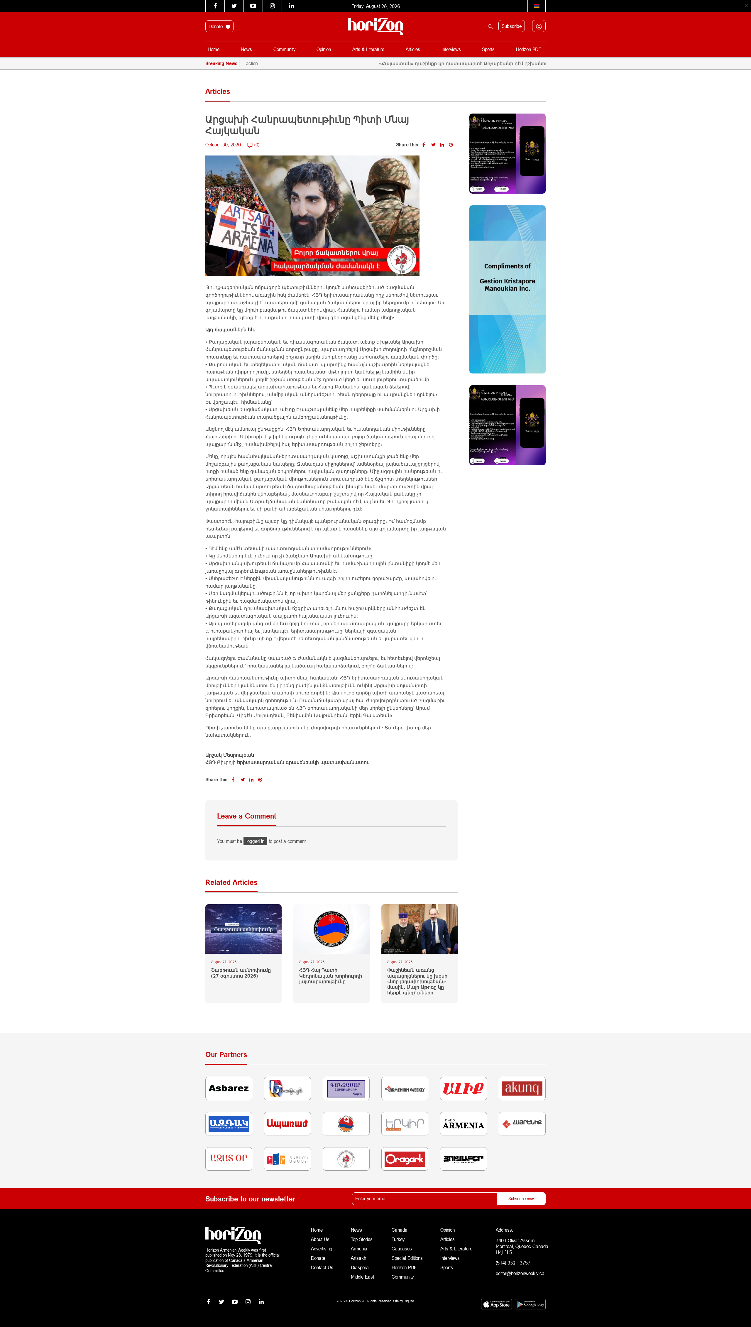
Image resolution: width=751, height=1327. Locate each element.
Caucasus (402, 1248)
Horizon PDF (528, 49)
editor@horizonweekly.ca (520, 1273)
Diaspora (360, 1267)
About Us (320, 1239)
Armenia (359, 1248)
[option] (492, 63)
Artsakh (358, 1258)
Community (284, 49)
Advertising (321, 1248)
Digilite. (409, 1301)
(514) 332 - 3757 (513, 1262)
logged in (255, 841)
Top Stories (362, 1239)
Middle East (362, 1276)
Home (213, 49)
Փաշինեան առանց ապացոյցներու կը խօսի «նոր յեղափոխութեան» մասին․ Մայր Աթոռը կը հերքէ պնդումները (417, 981)
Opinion (324, 49)
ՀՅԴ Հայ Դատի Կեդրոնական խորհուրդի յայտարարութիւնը (330, 975)
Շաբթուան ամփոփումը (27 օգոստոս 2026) (241, 972)
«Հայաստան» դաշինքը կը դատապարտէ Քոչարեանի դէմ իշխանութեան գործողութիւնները (457, 63)
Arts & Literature (368, 49)
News (246, 49)
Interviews (451, 49)
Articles (413, 49)
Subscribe (512, 26)
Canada (399, 1230)
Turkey (398, 1239)
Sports (488, 49)
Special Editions (407, 1258)
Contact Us (322, 1267)
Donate (216, 26)
